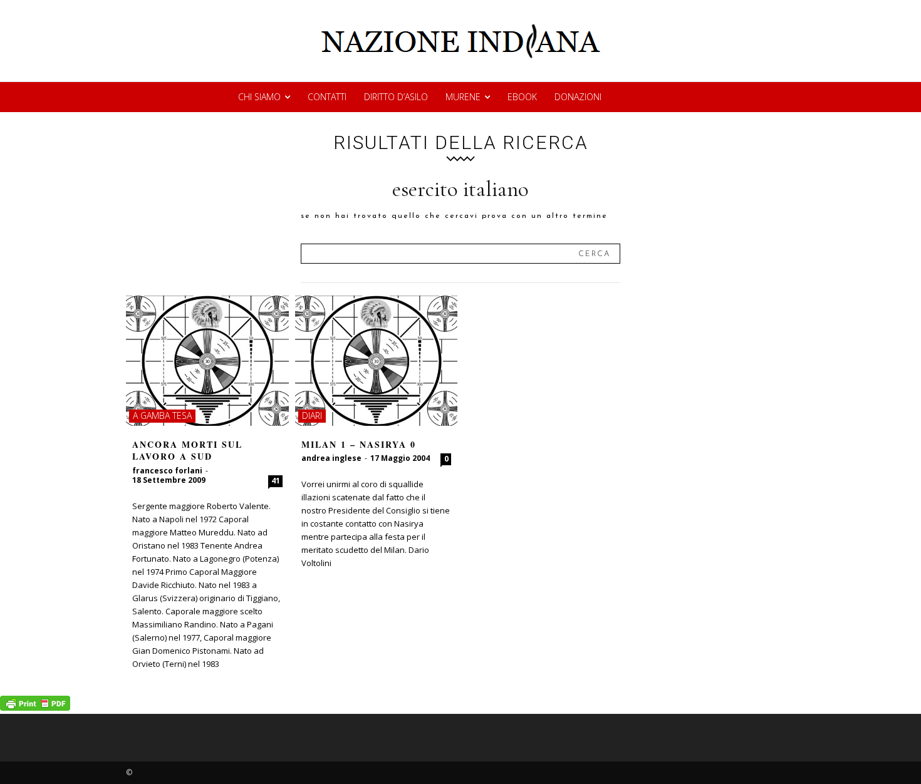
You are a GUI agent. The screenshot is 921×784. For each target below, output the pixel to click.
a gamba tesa (162, 415)
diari (312, 415)
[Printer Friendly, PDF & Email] (35, 707)
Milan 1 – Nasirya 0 (358, 444)
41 (275, 480)
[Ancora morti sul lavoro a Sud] (207, 361)
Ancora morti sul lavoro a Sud (187, 450)
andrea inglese (331, 458)
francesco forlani (167, 470)
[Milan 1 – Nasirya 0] (376, 361)
